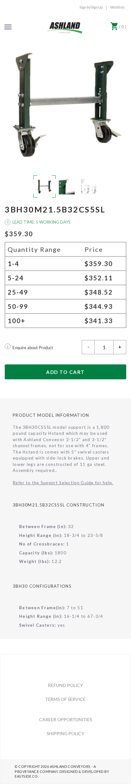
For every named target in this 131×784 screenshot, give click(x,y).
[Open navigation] (8, 27)
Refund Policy (65, 685)
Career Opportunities (65, 719)
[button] (65, 104)
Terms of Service (65, 699)
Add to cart (65, 372)
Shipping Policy (65, 733)
